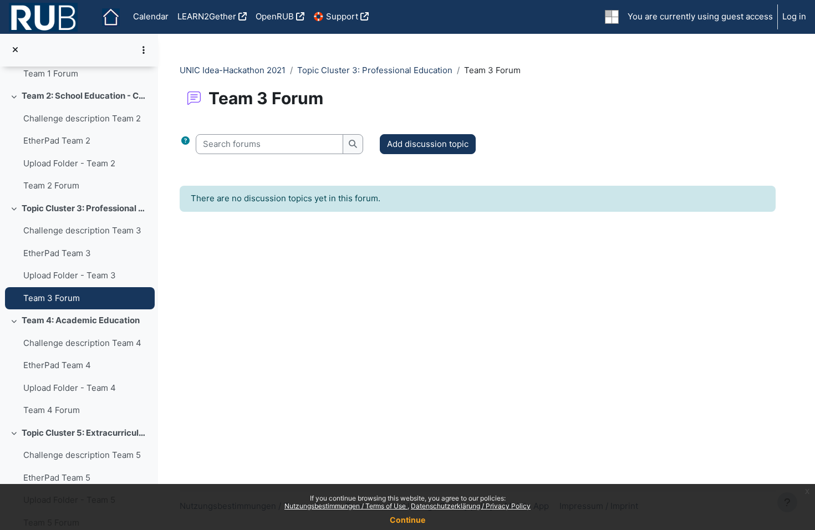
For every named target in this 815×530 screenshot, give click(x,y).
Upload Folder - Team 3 (69, 275)
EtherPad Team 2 (56, 140)
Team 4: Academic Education (81, 320)
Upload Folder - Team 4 (69, 388)
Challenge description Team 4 (82, 343)
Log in (794, 16)
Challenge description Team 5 (82, 455)
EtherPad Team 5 (56, 477)
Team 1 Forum (50, 73)
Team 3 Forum (51, 298)
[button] (185, 144)
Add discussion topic (427, 144)
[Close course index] (15, 50)
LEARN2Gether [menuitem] (206, 16)
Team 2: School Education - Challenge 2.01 (86, 95)
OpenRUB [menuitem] (275, 16)
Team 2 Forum (51, 185)
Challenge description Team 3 (82, 230)
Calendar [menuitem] (151, 16)
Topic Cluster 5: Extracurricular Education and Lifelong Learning (86, 432)
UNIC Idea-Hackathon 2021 (233, 70)
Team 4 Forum (51, 410)
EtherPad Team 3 (57, 253)
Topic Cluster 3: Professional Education (86, 208)
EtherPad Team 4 (57, 365)
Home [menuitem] (111, 17)
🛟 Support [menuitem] (335, 16)
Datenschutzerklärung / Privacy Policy (471, 506)
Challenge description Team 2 (82, 118)
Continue (407, 519)
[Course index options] (144, 50)
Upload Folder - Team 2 (69, 163)
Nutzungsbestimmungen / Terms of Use (345, 506)
